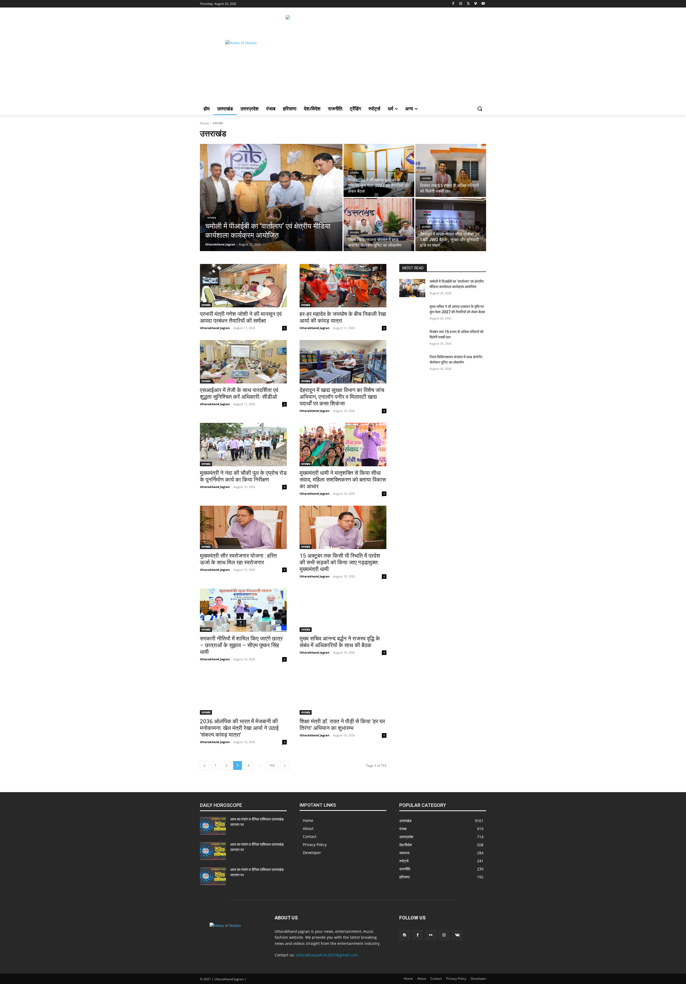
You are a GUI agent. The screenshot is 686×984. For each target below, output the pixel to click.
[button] (479, 108)
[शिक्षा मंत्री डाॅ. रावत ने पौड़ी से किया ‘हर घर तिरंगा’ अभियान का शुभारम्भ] (343, 693)
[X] (468, 4)
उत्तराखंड (211, 217)
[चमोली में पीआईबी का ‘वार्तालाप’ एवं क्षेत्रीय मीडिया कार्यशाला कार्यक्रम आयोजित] (271, 197)
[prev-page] (204, 765)
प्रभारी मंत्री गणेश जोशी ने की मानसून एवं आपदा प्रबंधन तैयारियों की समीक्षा (241, 317)
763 (272, 765)
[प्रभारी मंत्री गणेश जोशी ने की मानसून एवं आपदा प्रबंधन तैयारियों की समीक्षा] (243, 285)
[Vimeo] (475, 4)
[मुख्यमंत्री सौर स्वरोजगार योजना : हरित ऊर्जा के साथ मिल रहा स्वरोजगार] (243, 527)
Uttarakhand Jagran (215, 328)
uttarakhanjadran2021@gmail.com (327, 954)
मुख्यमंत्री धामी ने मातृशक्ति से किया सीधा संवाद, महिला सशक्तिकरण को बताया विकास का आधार (343, 480)
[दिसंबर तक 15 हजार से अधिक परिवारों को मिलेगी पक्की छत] (450, 170)
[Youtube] (483, 4)
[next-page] (284, 765)
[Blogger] (404, 935)
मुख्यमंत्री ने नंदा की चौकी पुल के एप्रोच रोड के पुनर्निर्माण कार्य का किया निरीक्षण (243, 476)
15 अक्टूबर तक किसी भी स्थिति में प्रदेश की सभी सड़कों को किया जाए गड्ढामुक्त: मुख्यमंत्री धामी (340, 562)
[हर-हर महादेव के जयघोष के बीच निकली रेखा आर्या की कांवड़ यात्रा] (343, 285)
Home (204, 123)
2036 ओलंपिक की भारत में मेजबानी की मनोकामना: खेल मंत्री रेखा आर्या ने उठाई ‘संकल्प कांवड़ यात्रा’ (239, 728)
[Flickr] (431, 935)
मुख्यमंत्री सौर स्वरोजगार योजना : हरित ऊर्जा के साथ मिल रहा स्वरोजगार (238, 559)
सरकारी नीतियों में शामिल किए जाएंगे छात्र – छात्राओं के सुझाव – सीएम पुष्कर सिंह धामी (241, 645)
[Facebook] (453, 4)
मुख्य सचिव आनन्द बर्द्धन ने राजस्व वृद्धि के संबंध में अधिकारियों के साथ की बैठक (340, 641)
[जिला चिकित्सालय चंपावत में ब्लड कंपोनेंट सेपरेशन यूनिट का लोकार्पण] (379, 224)
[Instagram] (461, 4)
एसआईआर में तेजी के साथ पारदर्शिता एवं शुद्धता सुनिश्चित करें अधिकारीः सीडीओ (239, 393)
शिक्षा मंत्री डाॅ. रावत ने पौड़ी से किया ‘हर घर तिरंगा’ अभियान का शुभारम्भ (342, 724)
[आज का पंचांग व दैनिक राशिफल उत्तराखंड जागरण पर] (213, 826)
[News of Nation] (243, 57)
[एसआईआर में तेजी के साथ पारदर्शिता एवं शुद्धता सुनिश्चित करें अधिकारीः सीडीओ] (243, 361)
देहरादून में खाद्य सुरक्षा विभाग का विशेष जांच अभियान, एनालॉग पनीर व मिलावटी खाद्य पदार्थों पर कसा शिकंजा (342, 397)
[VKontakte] (457, 935)
